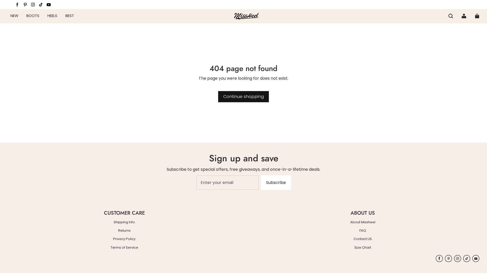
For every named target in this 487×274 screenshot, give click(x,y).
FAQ (362, 230)
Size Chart (362, 247)
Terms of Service (124, 247)
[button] (450, 16)
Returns (124, 230)
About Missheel (362, 222)
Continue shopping (243, 96)
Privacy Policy (124, 239)
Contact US (363, 239)
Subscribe (276, 182)
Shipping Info (124, 222)
